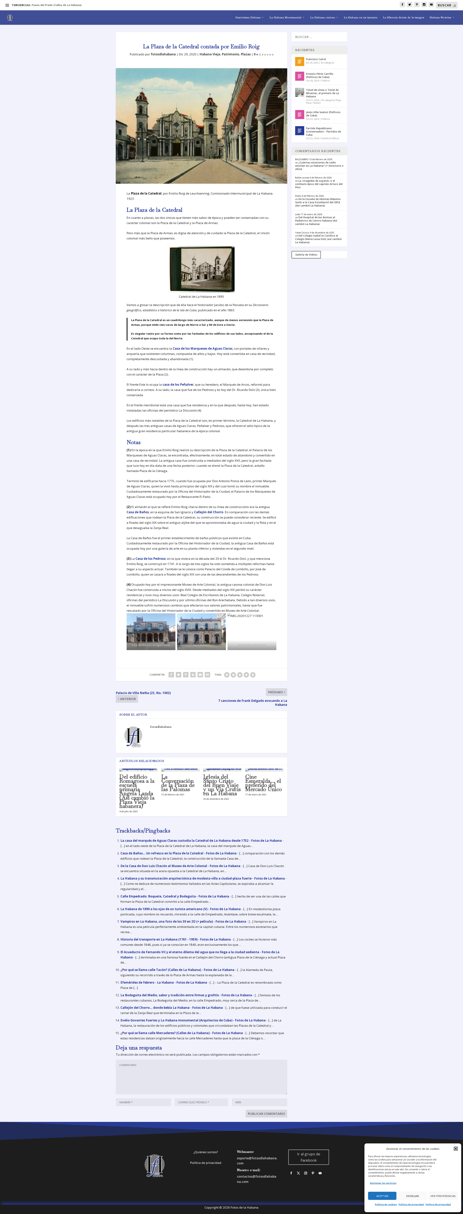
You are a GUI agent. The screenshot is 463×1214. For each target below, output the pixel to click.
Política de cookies (386, 1204)
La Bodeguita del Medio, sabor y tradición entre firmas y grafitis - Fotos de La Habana (186, 995)
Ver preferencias (443, 1196)
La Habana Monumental (285, 17)
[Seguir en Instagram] (306, 1173)
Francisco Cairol (316, 59)
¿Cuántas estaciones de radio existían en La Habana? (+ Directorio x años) (319, 166)
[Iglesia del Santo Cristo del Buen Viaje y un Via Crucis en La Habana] (222, 770)
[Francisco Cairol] (299, 61)
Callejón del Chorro (208, 512)
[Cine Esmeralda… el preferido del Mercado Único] (264, 770)
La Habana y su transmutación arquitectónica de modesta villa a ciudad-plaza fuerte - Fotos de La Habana (202, 878)
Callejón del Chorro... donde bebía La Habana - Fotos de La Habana (171, 1008)
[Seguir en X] (298, 1173)
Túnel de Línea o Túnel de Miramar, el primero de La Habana (322, 93)
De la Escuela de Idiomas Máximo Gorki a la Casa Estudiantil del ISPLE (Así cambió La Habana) (318, 202)
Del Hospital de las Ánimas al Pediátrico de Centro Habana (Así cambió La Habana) (316, 220)
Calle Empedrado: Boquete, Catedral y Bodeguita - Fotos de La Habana (174, 896)
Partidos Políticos (330, 138)
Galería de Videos (306, 254)
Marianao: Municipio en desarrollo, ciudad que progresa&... (70, 5)
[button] (456, 1148)
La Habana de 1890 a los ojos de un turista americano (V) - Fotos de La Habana (180, 909)
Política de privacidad (411, 1204)
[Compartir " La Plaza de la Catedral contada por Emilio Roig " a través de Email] (200, 674)
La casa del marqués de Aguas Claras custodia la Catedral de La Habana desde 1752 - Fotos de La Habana (201, 840)
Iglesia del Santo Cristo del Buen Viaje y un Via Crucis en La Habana (222, 785)
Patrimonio (230, 54)
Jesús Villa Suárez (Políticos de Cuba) (323, 113)
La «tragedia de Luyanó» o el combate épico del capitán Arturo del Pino (319, 184)
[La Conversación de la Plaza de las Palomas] (180, 770)
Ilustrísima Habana (248, 17)
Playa (338, 100)
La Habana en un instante (361, 17)
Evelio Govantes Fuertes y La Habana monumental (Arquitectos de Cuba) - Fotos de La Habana (193, 1020)
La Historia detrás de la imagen (403, 17)
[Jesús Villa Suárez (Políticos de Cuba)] (299, 114)
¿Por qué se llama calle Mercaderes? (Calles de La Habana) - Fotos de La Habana (181, 1033)
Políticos (325, 80)
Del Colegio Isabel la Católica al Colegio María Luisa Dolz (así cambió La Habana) (318, 239)
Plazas (246, 54)
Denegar (412, 1196)
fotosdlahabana (163, 54)
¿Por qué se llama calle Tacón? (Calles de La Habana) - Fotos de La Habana (177, 970)
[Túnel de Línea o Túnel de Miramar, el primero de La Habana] (299, 92)
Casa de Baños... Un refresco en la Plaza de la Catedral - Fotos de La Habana (178, 853)
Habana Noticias (440, 17)
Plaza (308, 102)
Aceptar (382, 1196)
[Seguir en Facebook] (291, 1173)
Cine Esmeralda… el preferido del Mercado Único (263, 783)
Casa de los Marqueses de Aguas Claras (202, 348)
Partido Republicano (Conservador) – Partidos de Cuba (323, 131)
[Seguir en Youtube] (320, 1173)
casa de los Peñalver (178, 384)
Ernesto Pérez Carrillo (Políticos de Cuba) (319, 75)
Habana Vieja (209, 54)
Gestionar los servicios (383, 1183)
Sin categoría (327, 62)
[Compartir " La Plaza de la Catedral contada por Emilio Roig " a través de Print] (207, 674)
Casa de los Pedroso (150, 559)
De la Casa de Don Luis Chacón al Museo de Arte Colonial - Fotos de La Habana (180, 866)
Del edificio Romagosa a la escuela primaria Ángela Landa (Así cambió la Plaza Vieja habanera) (137, 791)
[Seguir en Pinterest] (313, 1173)
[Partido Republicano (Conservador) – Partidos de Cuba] (299, 130)
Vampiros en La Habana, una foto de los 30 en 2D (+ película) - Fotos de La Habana (183, 921)
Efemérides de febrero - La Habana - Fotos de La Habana (163, 982)
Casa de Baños (138, 512)
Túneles (316, 102)
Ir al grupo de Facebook (309, 1157)
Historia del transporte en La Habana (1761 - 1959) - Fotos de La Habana (175, 939)
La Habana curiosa (322, 17)
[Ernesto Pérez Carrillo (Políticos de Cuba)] (299, 76)
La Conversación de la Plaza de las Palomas (178, 783)
